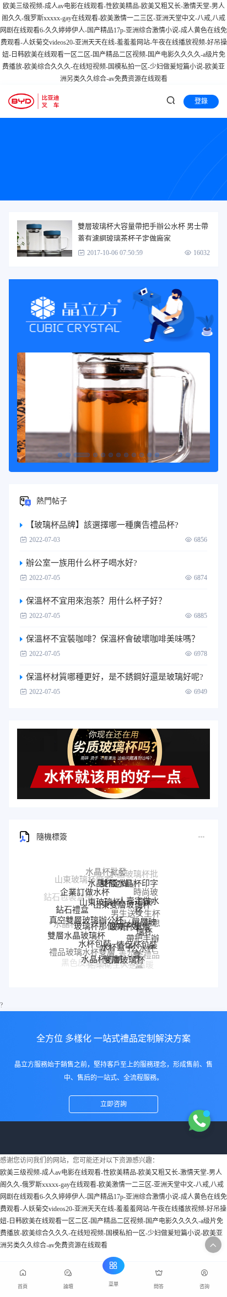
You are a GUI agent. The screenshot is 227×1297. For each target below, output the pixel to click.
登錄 (201, 101)
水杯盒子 (116, 934)
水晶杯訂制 (101, 951)
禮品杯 (71, 941)
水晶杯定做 (108, 873)
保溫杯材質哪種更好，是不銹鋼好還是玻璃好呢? (114, 676)
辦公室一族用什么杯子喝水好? (81, 562)
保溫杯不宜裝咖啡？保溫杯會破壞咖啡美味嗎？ (112, 638)
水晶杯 (65, 921)
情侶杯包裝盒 (137, 939)
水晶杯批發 (106, 867)
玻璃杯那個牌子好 (107, 911)
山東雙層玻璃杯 (122, 891)
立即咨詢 (113, 1104)
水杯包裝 (94, 931)
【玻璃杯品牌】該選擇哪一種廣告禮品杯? (102, 524)
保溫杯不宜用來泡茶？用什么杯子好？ (96, 600)
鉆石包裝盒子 (68, 895)
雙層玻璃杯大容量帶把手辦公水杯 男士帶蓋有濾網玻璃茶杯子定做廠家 (143, 231)
